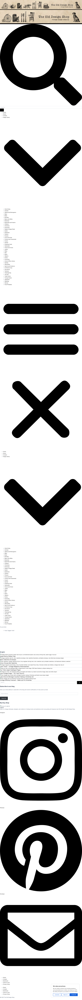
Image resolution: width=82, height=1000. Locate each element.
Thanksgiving (8, 272)
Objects (6, 256)
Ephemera (7, 232)
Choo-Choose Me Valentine (8, 663)
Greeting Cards (8, 244)
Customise (57, 994)
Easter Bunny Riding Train (8, 656)
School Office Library (10, 261)
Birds (6, 215)
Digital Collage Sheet (10, 229)
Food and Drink (8, 237)
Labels (6, 249)
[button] (41, 105)
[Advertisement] (41, 641)
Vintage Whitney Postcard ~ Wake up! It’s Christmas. (16, 680)
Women (6, 283)
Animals (6, 210)
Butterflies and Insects (10, 222)
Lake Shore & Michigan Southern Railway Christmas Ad (16, 677)
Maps (6, 251)
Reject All (65, 994)
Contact (5, 115)
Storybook (7, 269)
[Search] (2, 110)
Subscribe (3, 698)
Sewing (6, 262)
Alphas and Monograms (10, 212)
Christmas (7, 225)
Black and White (8, 219)
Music (6, 254)
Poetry (6, 257)
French (6, 241)
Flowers (6, 236)
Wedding (7, 281)
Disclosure (5, 980)
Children (7, 224)
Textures (7, 271)
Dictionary (7, 227)
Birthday (7, 217)
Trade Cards (8, 276)
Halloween (7, 246)
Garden (6, 242)
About (4, 114)
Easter (6, 231)
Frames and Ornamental (10, 239)
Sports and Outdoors (10, 266)
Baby (6, 214)
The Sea (7, 274)
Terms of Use (6, 982)
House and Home (9, 247)
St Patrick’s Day (8, 267)
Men (6, 252)
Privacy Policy (6, 984)
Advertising (7, 209)
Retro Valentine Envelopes (8, 659)
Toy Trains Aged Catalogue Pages (10, 670)
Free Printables (8, 284)
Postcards (7, 259)
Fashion (6, 234)
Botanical (7, 220)
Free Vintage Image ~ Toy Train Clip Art (12, 673)
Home (4, 112)
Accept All (74, 994)
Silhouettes (7, 264)
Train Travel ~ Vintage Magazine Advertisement (14, 666)
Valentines (7, 279)
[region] (65, 990)
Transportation (8, 278)
